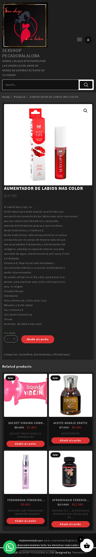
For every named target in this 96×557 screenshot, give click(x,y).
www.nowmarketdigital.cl (60, 540)
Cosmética (26, 354)
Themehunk (79, 552)
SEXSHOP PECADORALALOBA (21, 52)
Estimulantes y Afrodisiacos (52, 354)
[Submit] (86, 85)
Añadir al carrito (38, 339)
